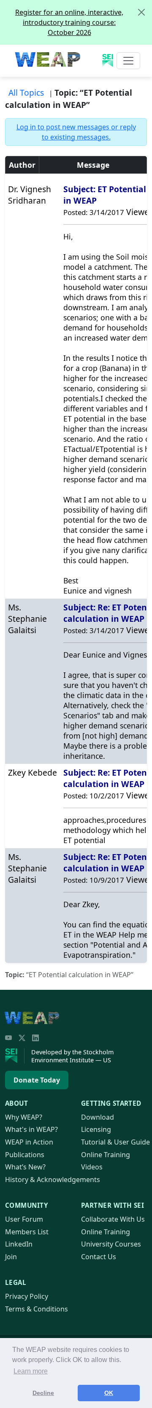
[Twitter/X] (22, 1038)
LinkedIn (19, 1244)
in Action (29, 1142)
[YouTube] (8, 1038)
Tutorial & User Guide (115, 1142)
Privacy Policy (26, 1296)
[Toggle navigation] (128, 60)
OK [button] (108, 1392)
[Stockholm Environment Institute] (14, 1056)
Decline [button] (43, 1392)
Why (23, 1117)
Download (97, 1117)
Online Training (105, 1154)
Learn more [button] (31, 1371)
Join (11, 1256)
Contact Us (98, 1256)
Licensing (96, 1129)
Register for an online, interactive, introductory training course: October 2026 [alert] (69, 22)
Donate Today (37, 1080)
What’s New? (25, 1167)
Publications (24, 1154)
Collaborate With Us (113, 1219)
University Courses (111, 1244)
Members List (27, 1231)
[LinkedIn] (35, 1038)
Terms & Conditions (36, 1309)
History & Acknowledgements (52, 1179)
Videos (92, 1167)
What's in (31, 1129)
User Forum (24, 1219)
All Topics (26, 92)
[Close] (141, 12)
